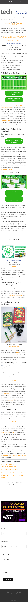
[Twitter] (9, 1)
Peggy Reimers (17, 49)
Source (14, 380)
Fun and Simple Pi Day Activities (10, 469)
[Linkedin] (14, 593)
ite (14, 432)
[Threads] (20, 1)
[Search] (26, 6)
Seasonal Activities (11, 17)
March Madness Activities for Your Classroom (13, 472)
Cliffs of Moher (5, 432)
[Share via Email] (18, 239)
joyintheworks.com (14, 346)
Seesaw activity (8, 393)
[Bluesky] (11, 1)
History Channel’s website (15, 295)
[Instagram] (17, 593)
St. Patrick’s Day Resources (14, 262)
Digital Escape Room (18, 399)
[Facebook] (4, 593)
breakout (10, 400)
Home (2, 17)
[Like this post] (9, 239)
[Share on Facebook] (11, 239)
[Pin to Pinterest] (14, 239)
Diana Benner (16, 264)
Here (17, 352)
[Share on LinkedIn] (16, 239)
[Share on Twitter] (13, 239)
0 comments (20, 237)
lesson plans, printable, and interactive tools (13, 455)
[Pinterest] (20, 593)
